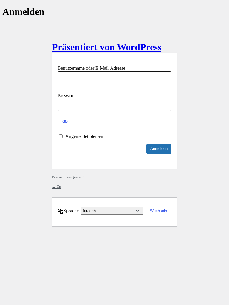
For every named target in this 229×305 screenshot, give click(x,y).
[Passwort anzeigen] (65, 121)
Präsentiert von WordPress (106, 47)
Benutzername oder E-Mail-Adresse (91, 68)
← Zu (56, 186)
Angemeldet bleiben (84, 136)
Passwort (66, 95)
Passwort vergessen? (68, 177)
